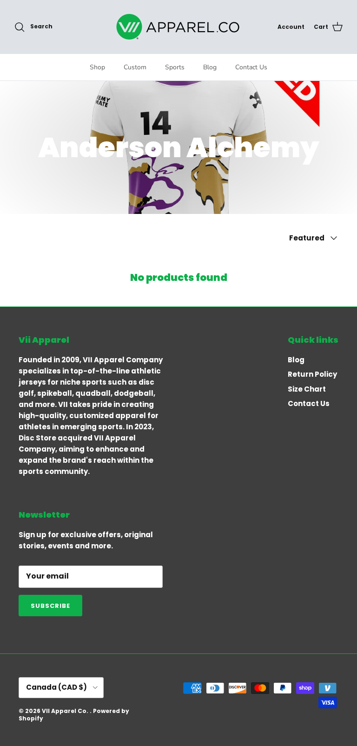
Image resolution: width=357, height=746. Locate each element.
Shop (97, 67)
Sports (175, 67)
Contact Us (251, 67)
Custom (135, 67)
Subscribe (50, 605)
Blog (210, 67)
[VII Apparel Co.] (178, 26)
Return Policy (312, 374)
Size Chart (307, 389)
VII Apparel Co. (66, 711)
